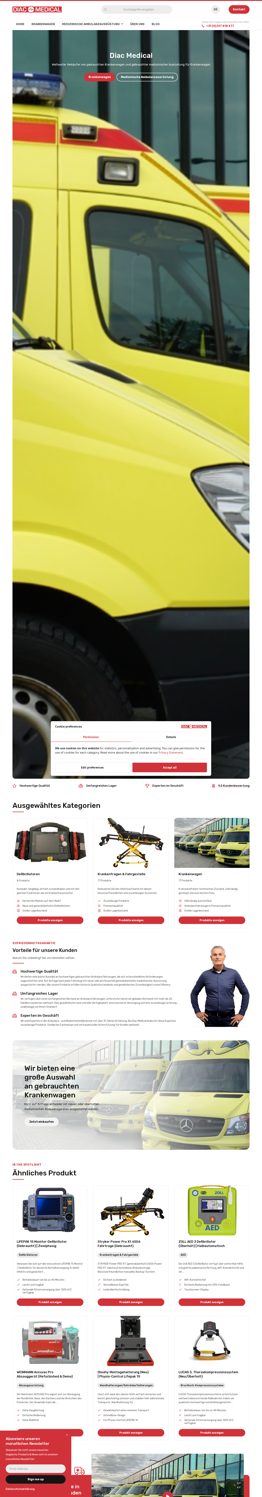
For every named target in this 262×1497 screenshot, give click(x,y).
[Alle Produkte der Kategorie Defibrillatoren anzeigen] (50, 873)
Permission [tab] (91, 737)
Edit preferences (92, 767)
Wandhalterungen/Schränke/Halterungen (126, 1385)
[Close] (67, 1435)
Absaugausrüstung (31, 1385)
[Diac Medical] (37, 9)
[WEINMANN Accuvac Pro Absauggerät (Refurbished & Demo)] (50, 1378)
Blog (156, 24)
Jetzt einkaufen (41, 1121)
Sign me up (36, 1479)
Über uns (137, 24)
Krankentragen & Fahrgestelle (119, 1254)
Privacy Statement (171, 752)
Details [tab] (171, 737)
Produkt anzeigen (50, 1302)
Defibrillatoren (28, 1254)
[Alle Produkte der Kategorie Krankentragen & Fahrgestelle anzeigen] (131, 873)
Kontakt (239, 9)
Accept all (170, 767)
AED (183, 1254)
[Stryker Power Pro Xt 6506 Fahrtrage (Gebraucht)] (131, 1247)
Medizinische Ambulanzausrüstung (91, 24)
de (216, 9)
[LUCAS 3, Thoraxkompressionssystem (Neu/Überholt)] (212, 1378)
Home (20, 24)
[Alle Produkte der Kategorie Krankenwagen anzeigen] (212, 873)
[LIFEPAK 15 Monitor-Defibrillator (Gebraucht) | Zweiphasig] (50, 1247)
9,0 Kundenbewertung (234, 785)
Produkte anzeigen (50, 920)
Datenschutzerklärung (20, 1489)
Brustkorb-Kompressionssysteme (202, 1385)
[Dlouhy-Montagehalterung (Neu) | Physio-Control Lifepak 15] (131, 1378)
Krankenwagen (43, 24)
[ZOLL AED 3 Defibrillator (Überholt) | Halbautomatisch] (212, 1247)
